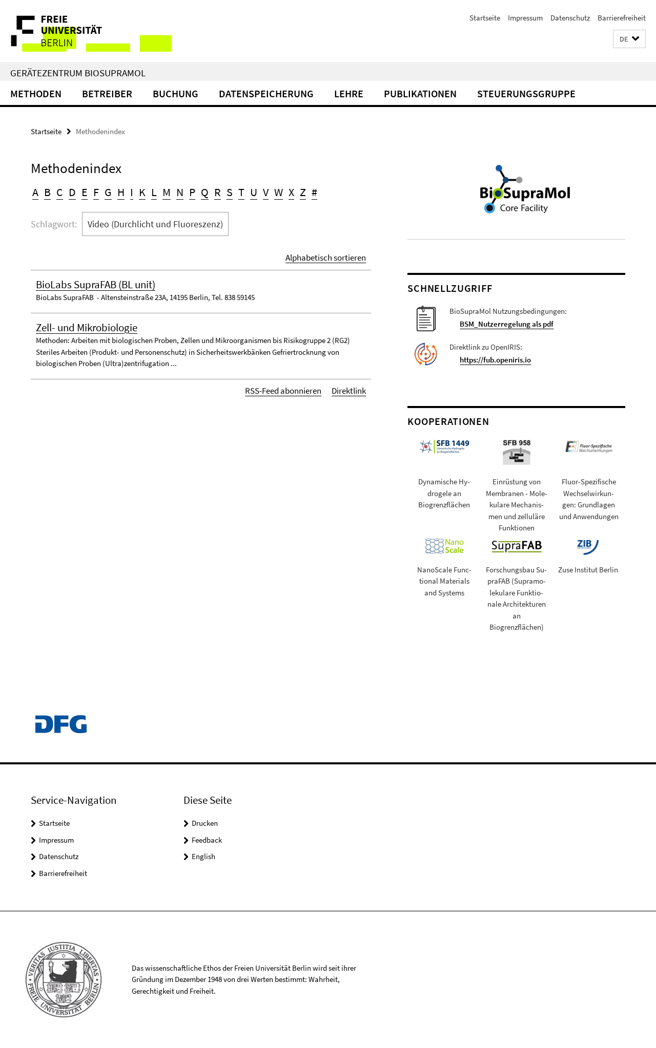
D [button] (72, 192)
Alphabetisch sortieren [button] (325, 257)
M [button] (166, 192)
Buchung (175, 93)
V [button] (266, 192)
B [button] (47, 192)
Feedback (207, 840)
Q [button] (205, 192)
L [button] (154, 192)
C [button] (59, 192)
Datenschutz (570, 18)
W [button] (278, 192)
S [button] (230, 192)
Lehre (348, 93)
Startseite (484, 18)
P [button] (192, 192)
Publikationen (420, 93)
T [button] (241, 192)
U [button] (253, 192)
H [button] (121, 192)
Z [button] (303, 192)
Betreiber (107, 93)
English (203, 856)
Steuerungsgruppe (526, 93)
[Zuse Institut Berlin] (588, 546)
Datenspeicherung (266, 93)
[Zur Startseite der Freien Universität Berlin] (86, 31)
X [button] (291, 192)
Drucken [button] (205, 823)
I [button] (131, 192)
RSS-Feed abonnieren (283, 390)
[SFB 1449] (444, 446)
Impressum (525, 18)
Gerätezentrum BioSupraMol (78, 73)
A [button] (35, 192)
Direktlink (349, 390)
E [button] (84, 192)
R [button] (217, 192)
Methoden (35, 93)
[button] (629, 39)
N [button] (179, 192)
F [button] (96, 192)
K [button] (142, 192)
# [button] (314, 192)
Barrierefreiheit (622, 18)
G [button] (108, 192)
